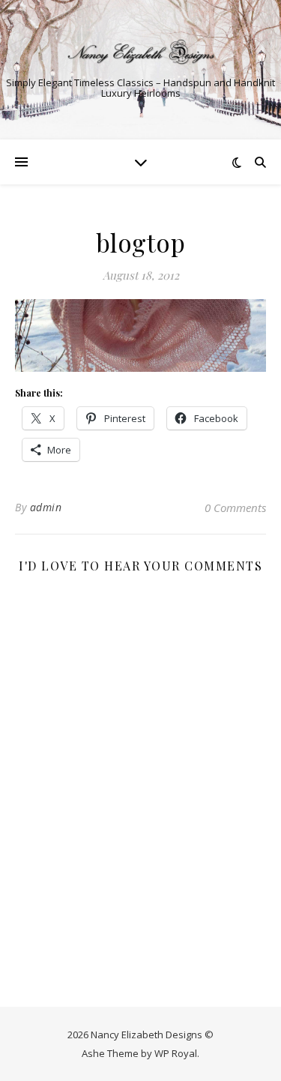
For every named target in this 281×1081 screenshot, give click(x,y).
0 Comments (235, 507)
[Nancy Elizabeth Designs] (141, 51)
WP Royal (175, 1053)
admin (46, 507)
